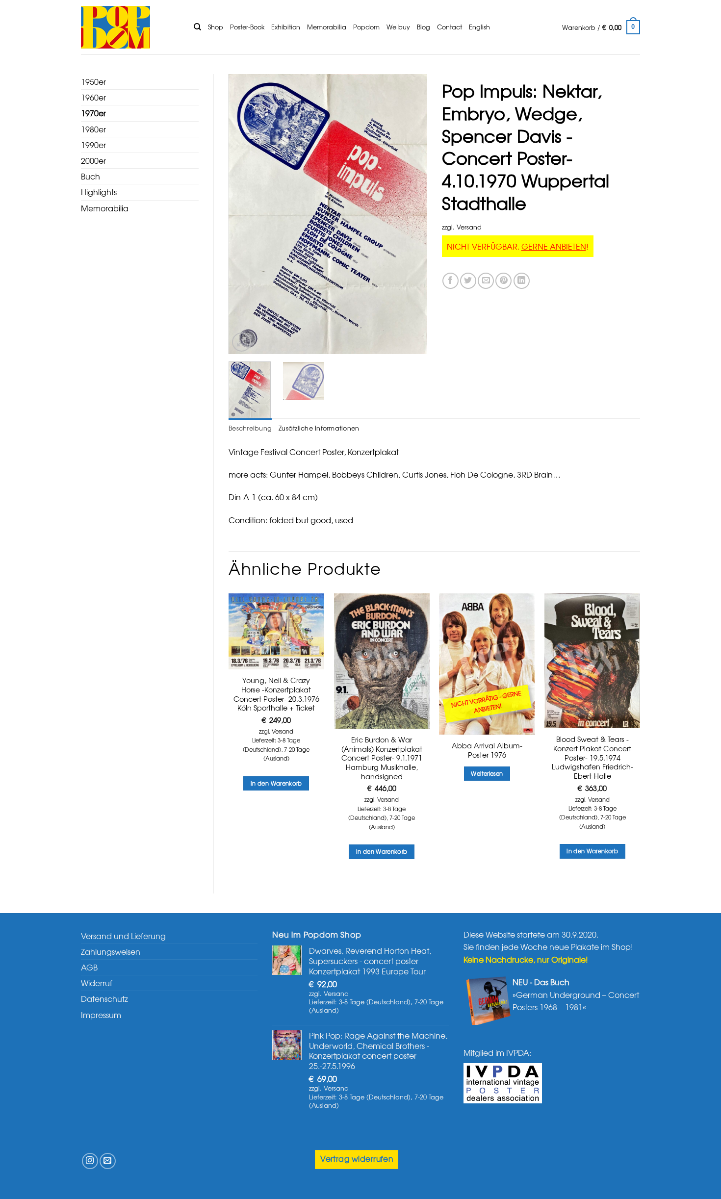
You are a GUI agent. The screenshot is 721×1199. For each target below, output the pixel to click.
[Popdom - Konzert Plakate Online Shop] (130, 27)
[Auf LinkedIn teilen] (522, 281)
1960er (93, 97)
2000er (93, 160)
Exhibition (285, 26)
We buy (398, 26)
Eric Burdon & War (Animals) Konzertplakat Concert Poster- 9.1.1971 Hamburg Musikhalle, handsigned (381, 758)
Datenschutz (104, 998)
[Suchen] (197, 27)
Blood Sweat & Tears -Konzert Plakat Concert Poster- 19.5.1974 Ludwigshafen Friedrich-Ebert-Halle (592, 758)
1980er (93, 129)
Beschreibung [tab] (250, 428)
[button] (601, 27)
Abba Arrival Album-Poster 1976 (487, 750)
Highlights (99, 192)
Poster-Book (247, 26)
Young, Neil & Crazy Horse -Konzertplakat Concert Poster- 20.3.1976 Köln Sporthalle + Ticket (276, 694)
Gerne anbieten (553, 246)
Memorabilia (326, 26)
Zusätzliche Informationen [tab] (319, 428)
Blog (423, 26)
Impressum (101, 1014)
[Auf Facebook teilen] (450, 281)
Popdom (366, 26)
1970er (93, 113)
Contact (449, 26)
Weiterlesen (487, 773)
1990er (93, 145)
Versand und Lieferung (123, 936)
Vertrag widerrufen (356, 1158)
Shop (215, 26)
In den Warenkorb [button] (276, 783)
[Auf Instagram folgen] (90, 1161)
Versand (469, 226)
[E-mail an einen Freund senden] (486, 281)
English (479, 26)
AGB (89, 967)
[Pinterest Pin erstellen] (503, 281)
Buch (90, 176)
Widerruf (96, 983)
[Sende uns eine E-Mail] (108, 1161)
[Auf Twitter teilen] (468, 281)
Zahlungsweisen (110, 951)
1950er (93, 81)
